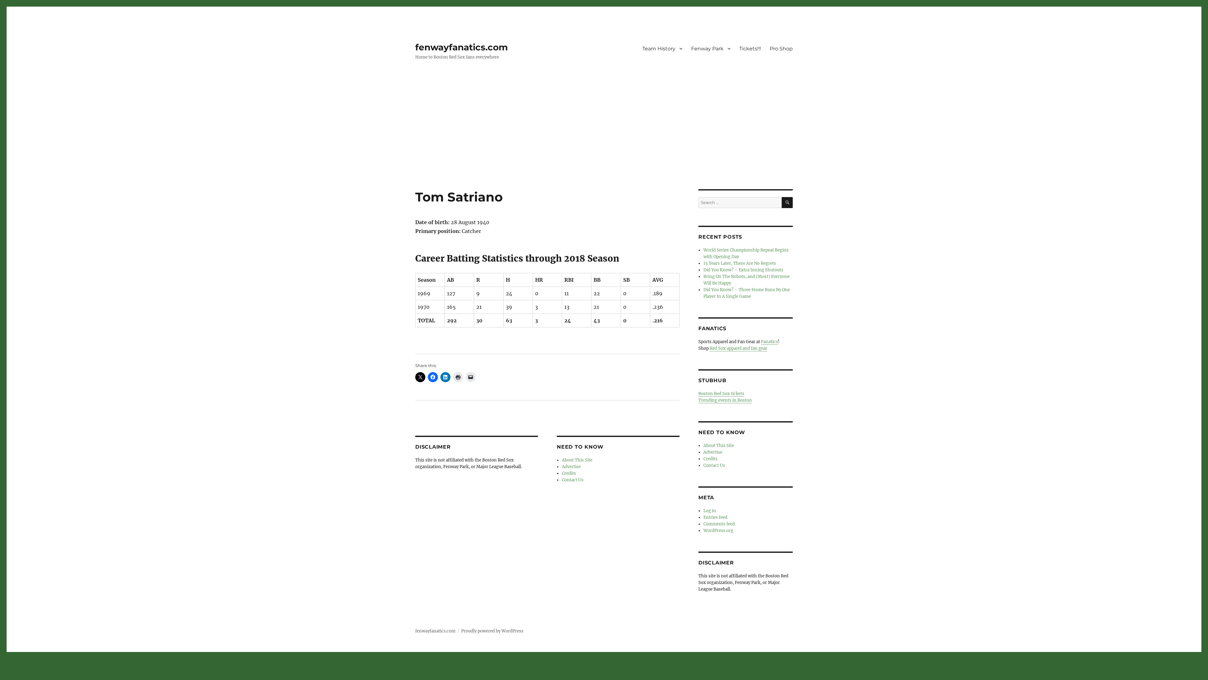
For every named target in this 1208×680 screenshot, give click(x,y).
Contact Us (573, 480)
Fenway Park (707, 49)
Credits (569, 473)
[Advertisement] (604, 143)
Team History (658, 49)
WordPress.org (718, 530)
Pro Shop (781, 49)
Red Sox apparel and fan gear (738, 348)
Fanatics (769, 341)
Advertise (571, 466)
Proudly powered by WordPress (492, 631)
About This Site (577, 460)
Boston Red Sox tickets (721, 393)
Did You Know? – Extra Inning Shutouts (743, 270)
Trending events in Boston (725, 400)
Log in (709, 510)
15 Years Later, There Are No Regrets (739, 263)
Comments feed (719, 524)
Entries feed (715, 517)
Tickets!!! (750, 49)
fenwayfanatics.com (461, 47)
